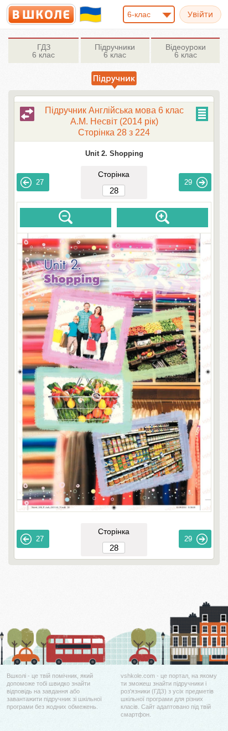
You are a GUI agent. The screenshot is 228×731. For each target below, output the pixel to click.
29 (188, 182)
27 (40, 182)
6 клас (43, 51)
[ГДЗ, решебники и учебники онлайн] (41, 14)
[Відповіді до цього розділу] (27, 114)
